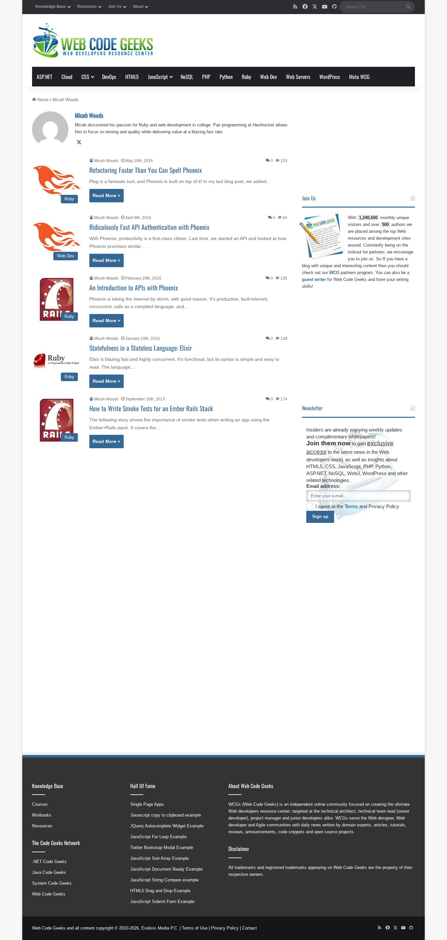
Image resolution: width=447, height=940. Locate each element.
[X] (79, 142)
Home (42, 99)
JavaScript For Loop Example (158, 836)
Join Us (114, 6)
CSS (85, 77)
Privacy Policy (383, 506)
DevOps (109, 77)
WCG (334, 272)
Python (226, 77)
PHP (206, 77)
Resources (87, 6)
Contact (249, 928)
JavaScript (158, 77)
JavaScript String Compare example (164, 879)
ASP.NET (44, 77)
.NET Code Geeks (49, 861)
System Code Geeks (52, 883)
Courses (40, 804)
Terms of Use (194, 928)
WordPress (329, 77)
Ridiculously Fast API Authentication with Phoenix (149, 227)
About (138, 6)
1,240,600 (368, 217)
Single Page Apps (147, 804)
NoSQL (187, 77)
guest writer (314, 279)
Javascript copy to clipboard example (165, 815)
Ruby (246, 77)
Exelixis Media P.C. (159, 928)
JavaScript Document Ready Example (166, 869)
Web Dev (268, 77)
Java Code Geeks (49, 872)
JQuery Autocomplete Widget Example (167, 825)
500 (385, 224)
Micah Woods (89, 115)
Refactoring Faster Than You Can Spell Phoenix (145, 170)
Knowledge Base (50, 6)
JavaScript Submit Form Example (162, 901)
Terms (352, 506)
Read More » (106, 195)
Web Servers (298, 77)
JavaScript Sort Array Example (159, 858)
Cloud (67, 77)
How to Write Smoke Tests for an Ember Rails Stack (151, 408)
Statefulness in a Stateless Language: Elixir (140, 348)
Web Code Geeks (48, 894)
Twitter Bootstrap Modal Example (161, 847)
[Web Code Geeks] (92, 40)
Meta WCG (359, 77)
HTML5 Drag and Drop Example (160, 890)
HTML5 (132, 77)
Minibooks (41, 815)
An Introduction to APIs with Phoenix (133, 287)
